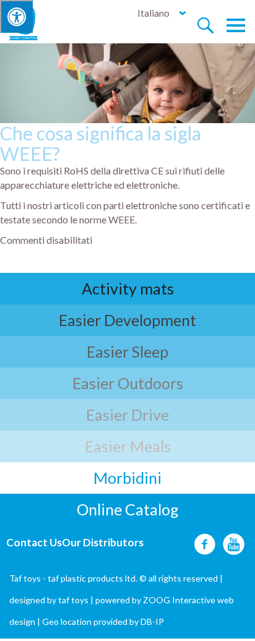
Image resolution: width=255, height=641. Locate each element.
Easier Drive (127, 414)
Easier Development (127, 320)
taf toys (73, 600)
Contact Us (34, 542)
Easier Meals (128, 446)
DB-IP (152, 621)
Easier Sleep (127, 351)
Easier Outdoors (127, 383)
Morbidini (127, 477)
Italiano (153, 13)
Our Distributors (103, 542)
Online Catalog (128, 509)
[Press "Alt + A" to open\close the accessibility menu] (16, 16)
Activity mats (128, 288)
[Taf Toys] (35, 22)
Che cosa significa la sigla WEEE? (100, 143)
